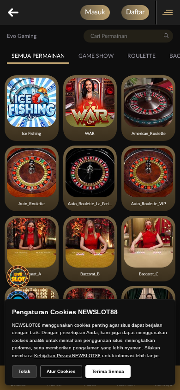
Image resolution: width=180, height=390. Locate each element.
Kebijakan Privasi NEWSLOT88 (67, 355)
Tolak (24, 371)
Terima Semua (108, 371)
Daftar (135, 12)
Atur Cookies (61, 371)
